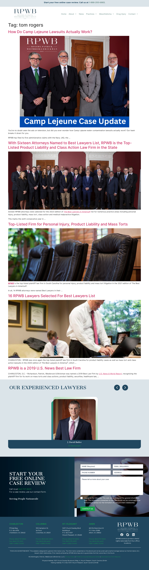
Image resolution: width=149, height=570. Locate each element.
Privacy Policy (70, 557)
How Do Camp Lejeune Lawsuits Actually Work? (50, 31)
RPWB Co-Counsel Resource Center (88, 557)
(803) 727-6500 (100, 539)
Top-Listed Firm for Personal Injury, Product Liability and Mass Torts (68, 224)
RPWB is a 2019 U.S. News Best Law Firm (44, 368)
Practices (90, 14)
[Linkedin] (133, 534)
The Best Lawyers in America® (77, 212)
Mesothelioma (105, 14)
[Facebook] (122, 534)
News (81, 14)
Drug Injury (121, 14)
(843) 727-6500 (20, 539)
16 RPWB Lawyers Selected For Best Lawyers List (51, 296)
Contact (131, 14)
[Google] (127, 534)
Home (63, 14)
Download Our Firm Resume (110, 557)
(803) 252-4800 (47, 539)
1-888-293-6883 (97, 2)
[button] (117, 387)
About (71, 14)
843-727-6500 (24, 489)
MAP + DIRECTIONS (16, 543)
